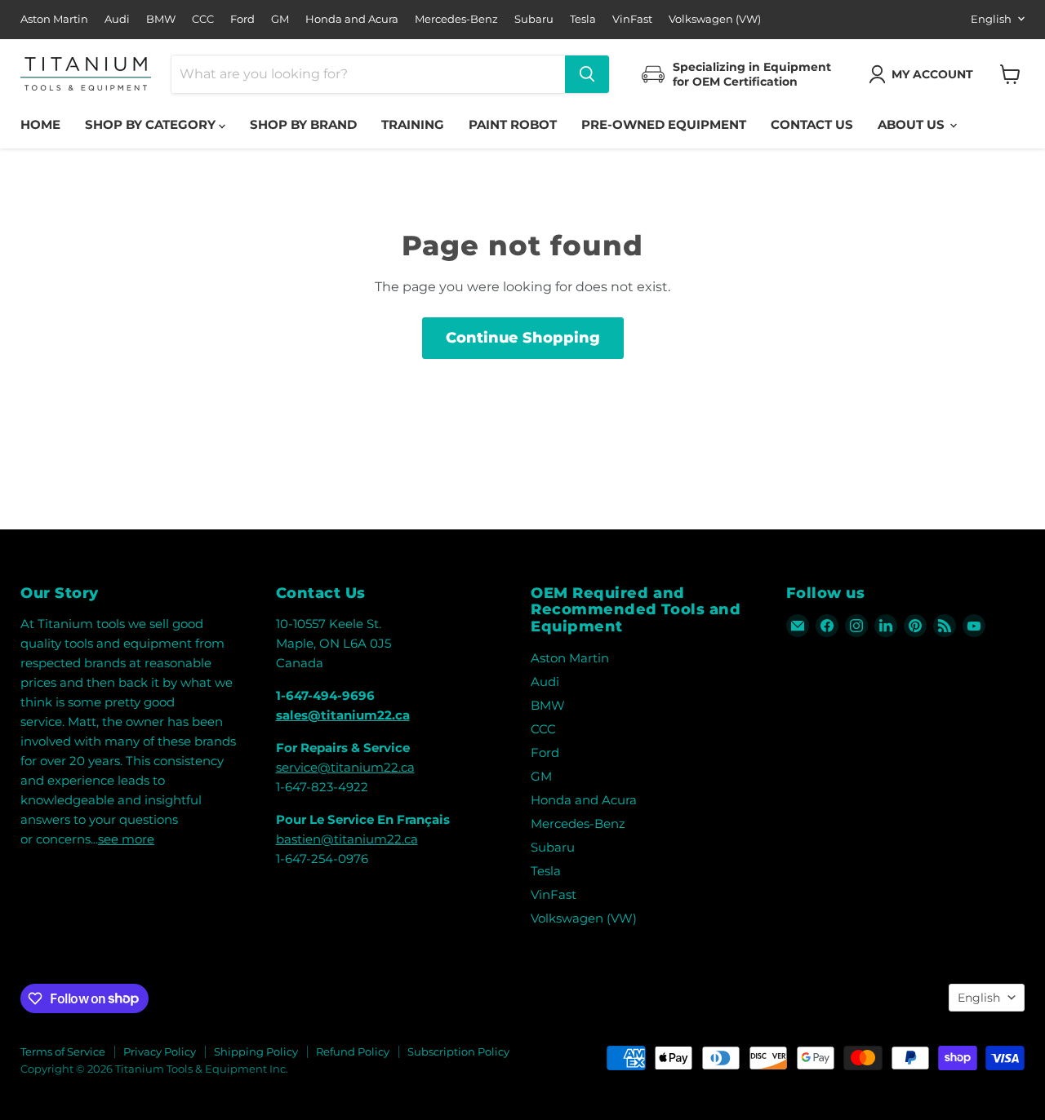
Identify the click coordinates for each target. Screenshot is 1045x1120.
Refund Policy (352, 1051)
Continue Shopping (523, 338)
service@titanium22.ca (345, 767)
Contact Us (812, 124)
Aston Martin (54, 19)
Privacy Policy (159, 1051)
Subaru (534, 19)
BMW (161, 19)
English (991, 18)
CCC (203, 19)
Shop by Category (152, 124)
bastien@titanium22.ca (347, 839)
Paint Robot (513, 124)
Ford (242, 19)
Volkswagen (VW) (715, 19)
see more (126, 839)
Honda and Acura (351, 19)
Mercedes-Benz (456, 19)
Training (412, 124)
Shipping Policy (256, 1051)
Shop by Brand (303, 124)
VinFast (632, 19)
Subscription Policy (458, 1051)
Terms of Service (62, 1051)
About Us (913, 124)
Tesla (583, 19)
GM (280, 19)
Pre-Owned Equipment (663, 124)
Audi (117, 19)
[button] (924, 74)
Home (40, 124)
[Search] (587, 74)
